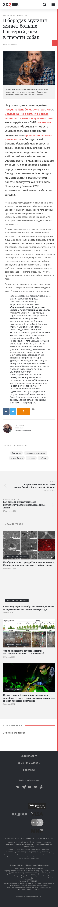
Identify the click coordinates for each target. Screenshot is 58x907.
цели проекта (29, 756)
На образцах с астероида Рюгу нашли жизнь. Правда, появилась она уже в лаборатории (29, 564)
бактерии (16, 453)
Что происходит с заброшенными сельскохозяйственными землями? (23, 652)
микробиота (17, 458)
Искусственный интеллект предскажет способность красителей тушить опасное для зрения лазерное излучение (29, 698)
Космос (52, 482)
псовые (31, 458)
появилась (44, 122)
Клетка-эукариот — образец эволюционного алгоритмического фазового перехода (28, 608)
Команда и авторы (29, 763)
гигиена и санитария (35, 453)
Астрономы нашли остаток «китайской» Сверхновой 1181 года (34, 486)
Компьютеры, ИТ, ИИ (11, 499)
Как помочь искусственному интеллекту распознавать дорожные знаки (24, 505)
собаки (43, 458)
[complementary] (57, 458)
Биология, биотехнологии (15, 15)
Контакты (29, 770)
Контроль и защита (14, 689)
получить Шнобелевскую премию (28, 109)
